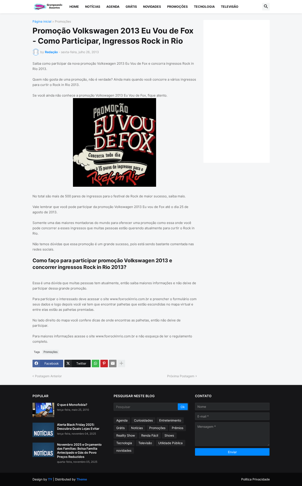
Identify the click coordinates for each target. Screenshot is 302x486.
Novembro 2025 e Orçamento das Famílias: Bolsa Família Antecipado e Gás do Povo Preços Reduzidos (79, 451)
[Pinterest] (104, 363)
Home (74, 6)
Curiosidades (143, 420)
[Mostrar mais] (121, 363)
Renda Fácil (149, 435)
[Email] (113, 363)
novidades (123, 450)
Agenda (112, 6)
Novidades (152, 6)
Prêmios (177, 428)
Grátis (131, 6)
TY (50, 479)
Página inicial (41, 21)
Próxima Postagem (180, 376)
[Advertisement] (241, 90)
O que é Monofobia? (72, 404)
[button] (266, 6)
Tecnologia (204, 6)
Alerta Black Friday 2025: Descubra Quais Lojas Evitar (78, 426)
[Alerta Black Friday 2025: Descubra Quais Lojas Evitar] (43, 430)
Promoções (177, 6)
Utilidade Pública (170, 443)
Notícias (92, 6)
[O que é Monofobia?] (43, 410)
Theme (81, 479)
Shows (169, 435)
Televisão (229, 6)
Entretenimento (170, 420)
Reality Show (125, 435)
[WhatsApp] (95, 363)
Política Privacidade (255, 479)
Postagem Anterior (48, 376)
